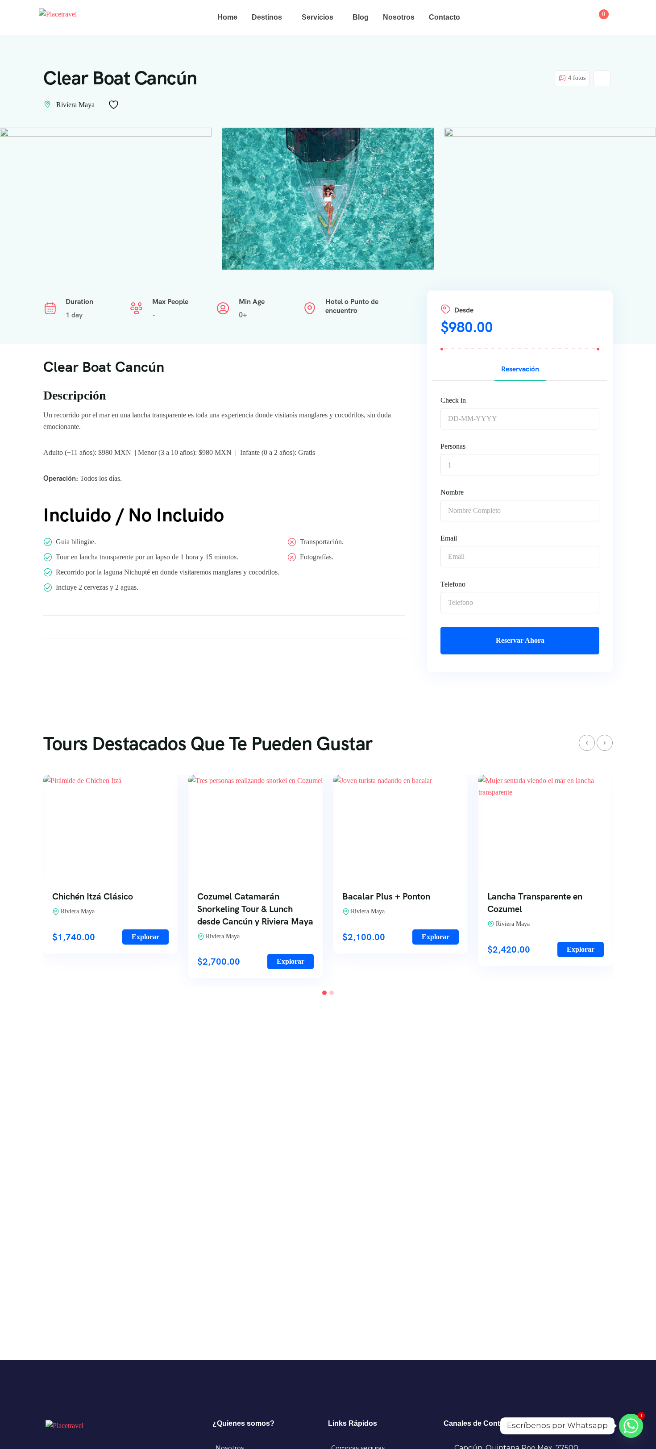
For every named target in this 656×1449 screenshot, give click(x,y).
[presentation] (587, 743)
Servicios (317, 17)
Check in (453, 400)
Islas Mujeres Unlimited (533, 896)
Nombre (452, 492)
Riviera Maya (75, 104)
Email (448, 538)
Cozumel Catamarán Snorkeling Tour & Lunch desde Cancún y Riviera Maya (110, 909)
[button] (324, 993)
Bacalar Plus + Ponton (241, 896)
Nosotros (399, 17)
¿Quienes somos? (243, 1423)
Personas (452, 446)
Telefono (452, 584)
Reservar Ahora (520, 640)
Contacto (444, 17)
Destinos (267, 17)
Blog (361, 17)
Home (227, 17)
